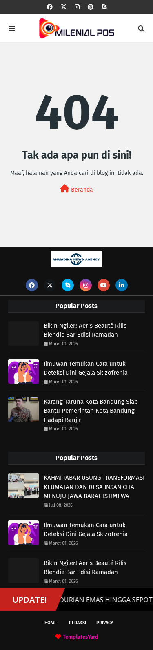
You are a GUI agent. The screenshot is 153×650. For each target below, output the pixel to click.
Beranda (81, 189)
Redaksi (77, 622)
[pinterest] (90, 7)
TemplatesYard (80, 637)
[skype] (104, 7)
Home (50, 622)
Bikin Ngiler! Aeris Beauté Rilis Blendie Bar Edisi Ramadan (85, 330)
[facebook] (50, 7)
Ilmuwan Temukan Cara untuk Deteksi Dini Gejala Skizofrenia (86, 368)
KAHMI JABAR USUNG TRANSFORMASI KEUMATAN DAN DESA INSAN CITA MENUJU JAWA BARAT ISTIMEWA (94, 487)
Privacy (104, 622)
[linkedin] (121, 285)
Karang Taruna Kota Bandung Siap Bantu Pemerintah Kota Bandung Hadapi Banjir (91, 411)
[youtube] (104, 285)
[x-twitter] (64, 7)
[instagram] (77, 7)
